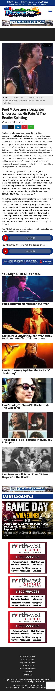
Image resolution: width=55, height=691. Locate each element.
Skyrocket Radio (34, 685)
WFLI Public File (27, 659)
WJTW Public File (27, 662)
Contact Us (27, 674)
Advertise (27, 671)
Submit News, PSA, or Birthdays (34, 2)
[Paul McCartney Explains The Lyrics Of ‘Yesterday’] (27, 355)
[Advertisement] (27, 262)
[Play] (5, 238)
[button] (50, 10)
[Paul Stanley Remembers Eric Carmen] (27, 289)
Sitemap (42, 4)
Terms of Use (27, 665)
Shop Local (31, 4)
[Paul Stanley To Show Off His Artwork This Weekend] (27, 390)
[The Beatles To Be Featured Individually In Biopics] (27, 425)
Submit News (12, 2)
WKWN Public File (27, 656)
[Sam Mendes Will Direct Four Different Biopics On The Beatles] (27, 459)
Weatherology (42, 687)
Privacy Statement (27, 668)
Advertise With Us (16, 4)
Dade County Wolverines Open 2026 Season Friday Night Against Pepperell (26, 526)
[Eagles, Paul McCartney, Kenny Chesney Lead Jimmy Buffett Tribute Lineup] (27, 321)
